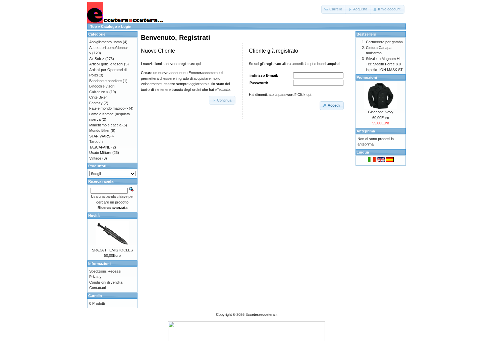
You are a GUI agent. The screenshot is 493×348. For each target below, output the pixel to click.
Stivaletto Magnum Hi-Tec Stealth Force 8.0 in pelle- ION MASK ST (384, 64)
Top (93, 26)
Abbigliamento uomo (105, 42)
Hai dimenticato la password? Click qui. (280, 95)
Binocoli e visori (101, 86)
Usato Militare (100, 153)
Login (126, 26)
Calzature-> (98, 92)
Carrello (95, 296)
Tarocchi (96, 141)
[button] (333, 9)
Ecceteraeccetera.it (261, 314)
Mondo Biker (99, 130)
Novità (94, 216)
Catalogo (109, 26)
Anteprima (366, 131)
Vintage (95, 158)
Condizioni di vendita (105, 282)
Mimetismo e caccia (105, 125)
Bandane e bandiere (105, 81)
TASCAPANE (99, 147)
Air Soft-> (96, 59)
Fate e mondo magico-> (108, 108)
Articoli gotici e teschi (106, 64)
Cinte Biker (98, 97)
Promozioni (367, 77)
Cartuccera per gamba (384, 42)
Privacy (95, 277)
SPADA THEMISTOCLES (112, 250)
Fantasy (96, 103)
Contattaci (97, 288)
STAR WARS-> (101, 136)
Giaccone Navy (380, 112)
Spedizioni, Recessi (105, 271)
